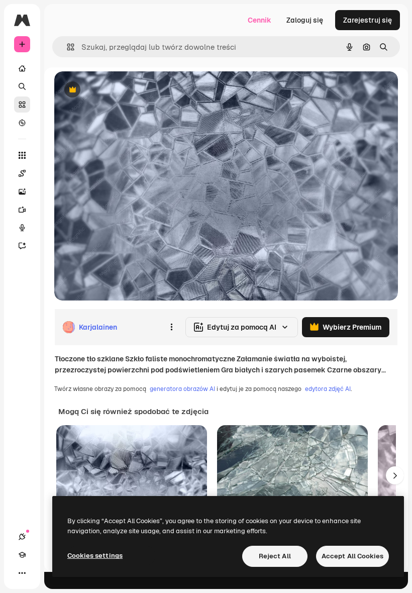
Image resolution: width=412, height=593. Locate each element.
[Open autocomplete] (66, 47)
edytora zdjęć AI (328, 389)
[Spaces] (22, 173)
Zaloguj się (304, 20)
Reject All (275, 556)
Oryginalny (124, 90)
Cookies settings (95, 555)
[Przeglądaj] (22, 123)
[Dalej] (395, 475)
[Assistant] (22, 246)
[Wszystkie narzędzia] (22, 155)
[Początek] (22, 68)
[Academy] (22, 555)
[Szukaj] (22, 86)
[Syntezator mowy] (22, 228)
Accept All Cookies (352, 556)
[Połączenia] (22, 537)
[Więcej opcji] (171, 327)
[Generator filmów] (22, 210)
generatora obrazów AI (182, 389)
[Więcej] (22, 573)
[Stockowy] (22, 104)
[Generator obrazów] (22, 191)
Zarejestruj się (367, 20)
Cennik (259, 20)
